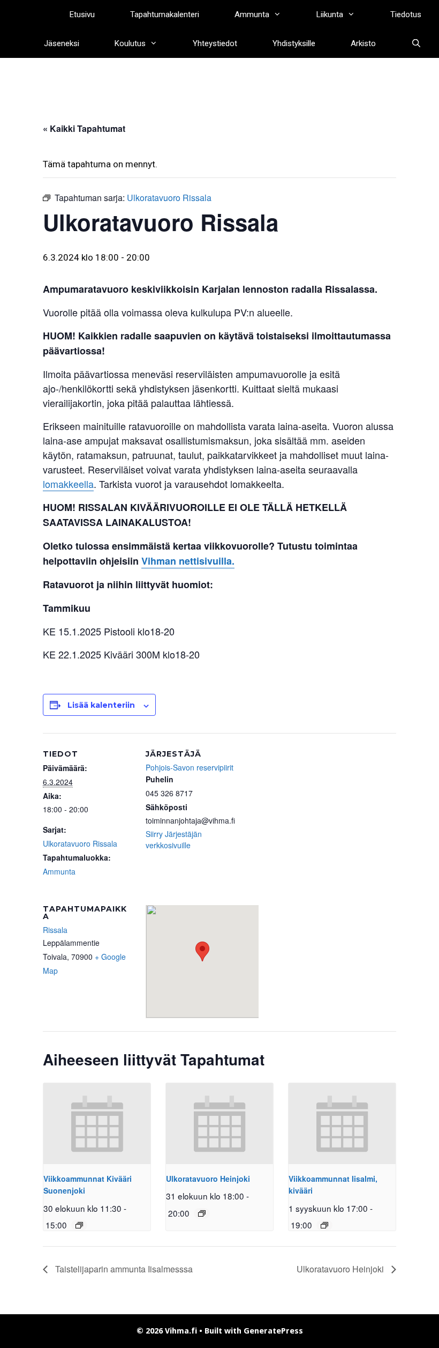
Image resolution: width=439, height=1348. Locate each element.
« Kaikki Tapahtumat (84, 128)
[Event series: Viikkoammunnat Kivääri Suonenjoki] (79, 1225)
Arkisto (363, 43)
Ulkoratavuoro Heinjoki (208, 1178)
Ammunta (251, 14)
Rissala (55, 929)
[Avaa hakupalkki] (416, 43)
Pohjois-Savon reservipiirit (189, 767)
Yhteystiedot (215, 43)
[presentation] (96, 1123)
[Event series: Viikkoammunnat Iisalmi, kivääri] (324, 1225)
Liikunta (329, 14)
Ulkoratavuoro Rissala (80, 843)
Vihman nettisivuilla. (187, 561)
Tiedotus (405, 14)
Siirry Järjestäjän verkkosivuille (174, 839)
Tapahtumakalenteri (164, 14)
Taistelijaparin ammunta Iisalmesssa (123, 1269)
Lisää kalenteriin (101, 705)
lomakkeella (68, 484)
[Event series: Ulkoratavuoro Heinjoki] (202, 1213)
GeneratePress (273, 1331)
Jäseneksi (61, 43)
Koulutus (130, 43)
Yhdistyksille (294, 43)
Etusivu (82, 14)
